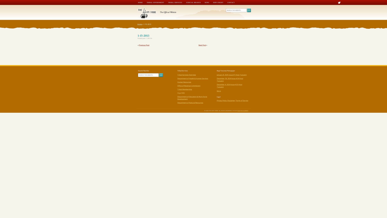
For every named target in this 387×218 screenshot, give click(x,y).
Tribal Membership (184, 89)
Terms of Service (242, 101)
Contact (231, 2)
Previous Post (144, 45)
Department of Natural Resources (190, 103)
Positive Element (242, 110)
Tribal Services (175, 2)
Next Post (202, 45)
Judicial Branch (193, 2)
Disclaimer (231, 101)
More (219, 91)
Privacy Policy (222, 101)
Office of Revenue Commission (188, 86)
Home (140, 2)
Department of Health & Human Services (192, 78)
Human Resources (184, 82)
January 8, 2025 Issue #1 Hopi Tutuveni (232, 75)
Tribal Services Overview (186, 75)
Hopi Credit (218, 2)
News (207, 2)
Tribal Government (155, 2)
